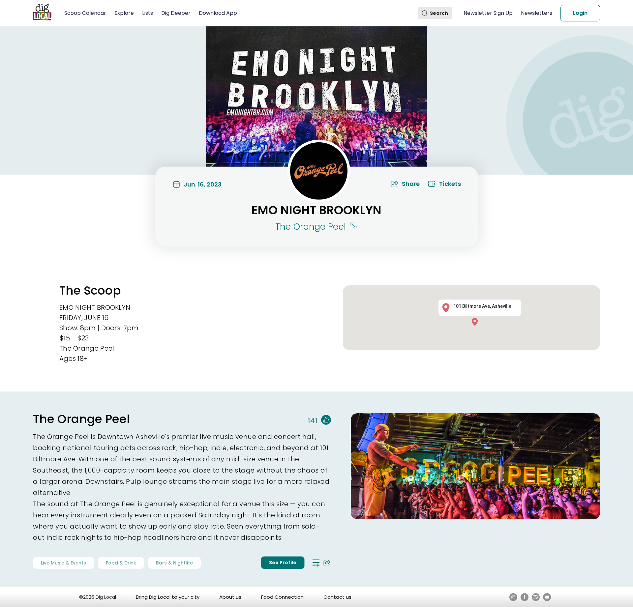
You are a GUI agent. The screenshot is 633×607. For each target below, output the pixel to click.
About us (230, 596)
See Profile (282, 562)
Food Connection (282, 596)
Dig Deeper (176, 13)
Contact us (337, 596)
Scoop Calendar (85, 13)
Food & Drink (121, 563)
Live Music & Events (63, 563)
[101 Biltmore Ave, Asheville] (476, 321)
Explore (124, 13)
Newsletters (536, 13)
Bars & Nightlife (174, 563)
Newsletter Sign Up (488, 13)
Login (580, 13)
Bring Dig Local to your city (167, 596)
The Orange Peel (310, 227)
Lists (147, 13)
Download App (218, 13)
